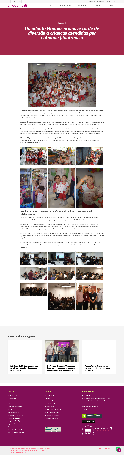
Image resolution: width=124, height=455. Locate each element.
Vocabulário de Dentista (52, 415)
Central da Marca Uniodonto (90, 407)
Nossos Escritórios (13, 412)
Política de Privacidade (51, 418)
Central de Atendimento (15, 407)
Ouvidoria (47, 398)
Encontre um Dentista (51, 401)
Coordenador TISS (13, 395)
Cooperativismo (12, 401)
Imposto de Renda (50, 404)
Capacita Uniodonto (87, 404)
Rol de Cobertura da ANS (52, 412)
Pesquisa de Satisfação (14, 421)
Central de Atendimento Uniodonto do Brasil (94, 401)
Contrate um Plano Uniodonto (53, 409)
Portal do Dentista (87, 395)
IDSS (9, 427)
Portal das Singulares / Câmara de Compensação (96, 398)
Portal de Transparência (15, 429)
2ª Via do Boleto (49, 407)
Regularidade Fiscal (13, 424)
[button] (113, 6)
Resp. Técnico (12, 398)
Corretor (10, 409)
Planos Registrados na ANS (16, 432)
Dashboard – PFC (87, 409)
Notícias (62, 23)
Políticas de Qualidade (14, 418)
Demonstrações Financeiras (16, 415)
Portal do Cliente (50, 395)
